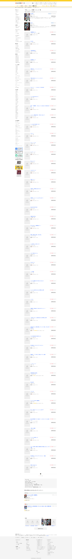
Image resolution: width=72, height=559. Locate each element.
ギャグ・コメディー (18, 76)
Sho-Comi (17, 138)
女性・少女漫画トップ (18, 18)
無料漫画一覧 (17, 56)
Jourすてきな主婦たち (18, 136)
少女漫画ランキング (39, 543)
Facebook (38, 552)
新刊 (16, 13)
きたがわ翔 (17, 101)
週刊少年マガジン (18, 130)
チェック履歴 (17, 33)
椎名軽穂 (17, 106)
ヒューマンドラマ (18, 75)
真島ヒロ (17, 117)
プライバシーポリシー (50, 551)
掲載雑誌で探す (17, 48)
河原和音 (17, 100)
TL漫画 (16, 70)
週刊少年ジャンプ (18, 126)
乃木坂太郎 (17, 113)
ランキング (17, 12)
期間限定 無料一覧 (18, 62)
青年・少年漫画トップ (18, 19)
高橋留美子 (17, 112)
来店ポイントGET (18, 26)
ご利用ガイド (49, 543)
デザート (17, 142)
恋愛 (16, 74)
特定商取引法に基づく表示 (51, 552)
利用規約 (49, 550)
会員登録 (17, 542)
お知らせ (17, 36)
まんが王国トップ (18, 537)
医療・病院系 (17, 87)
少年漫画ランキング (39, 545)
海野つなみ (17, 95)
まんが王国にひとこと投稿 (19, 41)
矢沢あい (17, 118)
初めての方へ (17, 40)
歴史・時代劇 (17, 80)
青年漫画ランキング (39, 544)
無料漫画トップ (17, 55)
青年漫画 (17, 68)
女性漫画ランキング (39, 542)
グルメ (16, 86)
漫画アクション (17, 143)
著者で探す (17, 47)
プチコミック (17, 124)
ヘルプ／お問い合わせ (50, 542)
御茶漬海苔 (17, 99)
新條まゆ (17, 107)
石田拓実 (17, 94)
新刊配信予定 (17, 14)
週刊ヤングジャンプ (18, 131)
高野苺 (16, 111)
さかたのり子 (17, 105)
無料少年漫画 (17, 61)
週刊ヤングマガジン (18, 125)
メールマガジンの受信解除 (19, 543)
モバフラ (17, 144)
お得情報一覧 (17, 27)
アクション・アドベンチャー (19, 82)
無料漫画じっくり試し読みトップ (26, 537)
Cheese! (17, 132)
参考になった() (27, 500)
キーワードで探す (18, 49)
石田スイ (17, 93)
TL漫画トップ (17, 20)
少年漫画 (17, 69)
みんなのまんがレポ (28, 550)
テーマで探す (27, 545)
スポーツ (17, 81)
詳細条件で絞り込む (40, 528)
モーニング (17, 137)
